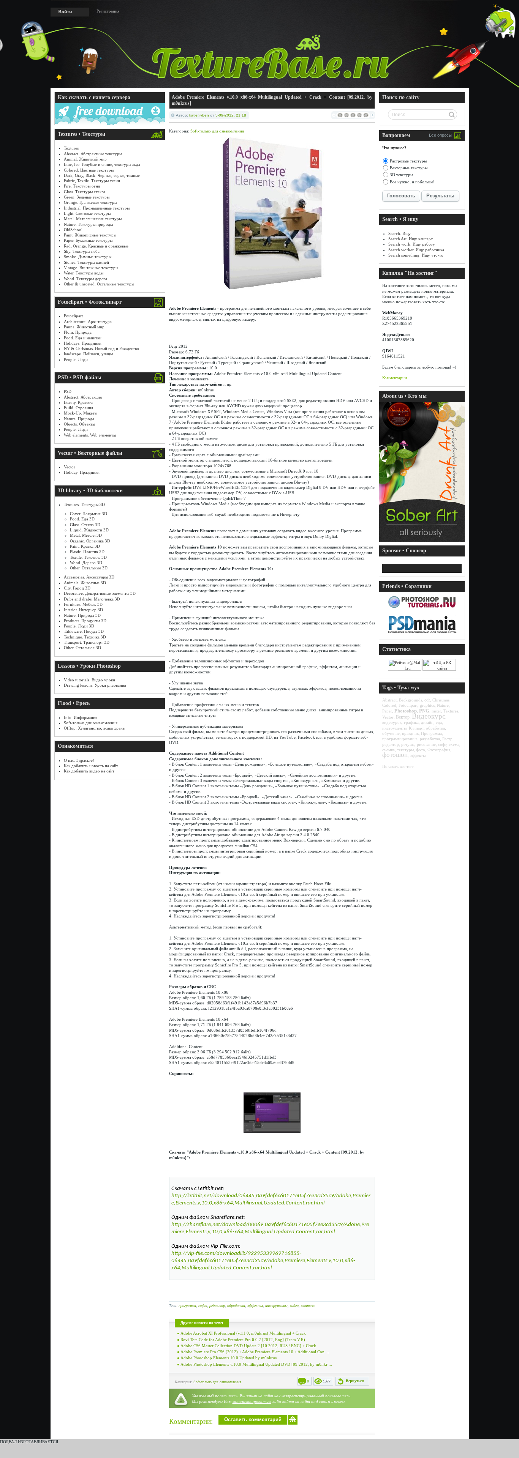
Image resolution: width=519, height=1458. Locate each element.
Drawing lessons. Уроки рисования (95, 685)
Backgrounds (410, 700)
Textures (71, 148)
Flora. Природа (78, 332)
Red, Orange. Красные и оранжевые (96, 246)
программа (187, 1306)
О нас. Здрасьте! (79, 760)
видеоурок (392, 722)
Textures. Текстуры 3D (84, 504)
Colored (389, 705)
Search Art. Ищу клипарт (410, 238)
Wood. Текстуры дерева (85, 278)
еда (439, 722)
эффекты (255, 1306)
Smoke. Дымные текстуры (87, 256)
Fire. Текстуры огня (82, 186)
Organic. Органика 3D (90, 541)
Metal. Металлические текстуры (93, 218)
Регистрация (108, 11)
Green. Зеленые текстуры (86, 197)
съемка (388, 749)
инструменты (276, 1306)
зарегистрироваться (252, 1401)
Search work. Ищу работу (411, 244)
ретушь (408, 744)
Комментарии (394, 377)
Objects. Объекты (79, 424)
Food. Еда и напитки (82, 338)
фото (420, 749)
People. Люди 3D (79, 626)
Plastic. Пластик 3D (87, 551)
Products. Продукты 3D (85, 620)
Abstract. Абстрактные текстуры (93, 153)
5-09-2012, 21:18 (230, 115)
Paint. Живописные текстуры (90, 235)
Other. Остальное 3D (82, 647)
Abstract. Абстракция (83, 397)
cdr (427, 700)
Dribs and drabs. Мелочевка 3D (92, 599)
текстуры (405, 749)
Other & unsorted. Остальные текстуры (99, 284)
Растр (447, 738)
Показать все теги (398, 766)
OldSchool (73, 229)
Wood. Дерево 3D (86, 562)
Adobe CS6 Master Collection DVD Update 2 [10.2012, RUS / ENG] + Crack (248, 1345)
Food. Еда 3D (82, 519)
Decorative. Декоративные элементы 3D (100, 593)
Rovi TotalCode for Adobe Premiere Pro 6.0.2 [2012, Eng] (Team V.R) (242, 1339)
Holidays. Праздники (82, 343)
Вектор (403, 717)
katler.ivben (199, 115)
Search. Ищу (399, 233)
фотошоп (395, 754)
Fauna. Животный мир (84, 327)
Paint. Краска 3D (85, 546)
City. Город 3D (77, 588)
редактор (217, 1306)
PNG (424, 711)
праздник (410, 733)
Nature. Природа (79, 418)
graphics (427, 705)
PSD (67, 391)
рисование (426, 744)
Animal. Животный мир (85, 159)
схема (454, 744)
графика (411, 722)
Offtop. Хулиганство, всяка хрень (94, 728)
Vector (69, 467)
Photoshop (405, 711)
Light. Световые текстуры (87, 213)
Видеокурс (428, 716)
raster (436, 711)
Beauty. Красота (78, 402)
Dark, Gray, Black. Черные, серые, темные (102, 175)
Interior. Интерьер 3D (83, 609)
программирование (400, 738)
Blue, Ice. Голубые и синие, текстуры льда (102, 164)
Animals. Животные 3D (85, 582)
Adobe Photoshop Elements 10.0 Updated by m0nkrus (228, 1358)
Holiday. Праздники (82, 472)
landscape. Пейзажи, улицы (88, 353)
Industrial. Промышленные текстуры (97, 208)
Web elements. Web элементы (90, 435)
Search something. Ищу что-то (415, 255)
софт (202, 1306)
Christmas (440, 700)
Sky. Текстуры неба (82, 251)
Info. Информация (80, 717)
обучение (391, 733)
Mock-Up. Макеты (80, 413)
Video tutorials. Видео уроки (89, 680)
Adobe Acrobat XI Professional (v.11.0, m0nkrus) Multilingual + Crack (243, 1333)
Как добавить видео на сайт (89, 771)
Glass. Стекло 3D (85, 524)
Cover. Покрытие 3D (88, 513)
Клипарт (416, 728)
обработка (236, 1306)
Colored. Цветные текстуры (89, 170)
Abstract (389, 700)
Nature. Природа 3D (82, 615)
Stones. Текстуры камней (86, 262)
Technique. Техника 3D (85, 637)
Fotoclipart (73, 316)
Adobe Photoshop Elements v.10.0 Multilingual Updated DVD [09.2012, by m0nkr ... (256, 1364)
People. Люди (76, 359)
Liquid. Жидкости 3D (89, 530)
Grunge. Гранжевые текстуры (90, 202)
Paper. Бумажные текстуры (88, 240)
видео (294, 1306)
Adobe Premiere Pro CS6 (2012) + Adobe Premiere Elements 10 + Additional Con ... (254, 1351)
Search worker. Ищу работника (416, 249)
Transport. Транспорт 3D (86, 642)
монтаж (308, 1306)
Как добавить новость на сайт (91, 765)
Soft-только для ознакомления (90, 722)
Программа (431, 733)
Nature (443, 705)
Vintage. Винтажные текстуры (91, 267)
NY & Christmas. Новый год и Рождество (101, 348)
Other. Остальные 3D (89, 568)
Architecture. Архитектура (88, 321)
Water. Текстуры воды (83, 273)
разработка (430, 738)
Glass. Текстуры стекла (84, 191)
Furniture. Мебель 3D (83, 604)
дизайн (427, 722)
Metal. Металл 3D (86, 535)
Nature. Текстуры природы (88, 224)
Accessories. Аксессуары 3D (89, 577)
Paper (387, 711)
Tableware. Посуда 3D (84, 631)
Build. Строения (78, 407)
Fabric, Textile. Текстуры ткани (92, 180)
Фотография (438, 749)
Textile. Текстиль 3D (88, 557)
